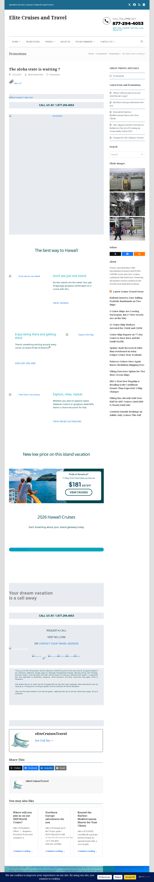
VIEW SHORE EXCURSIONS (67, 421)
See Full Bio (42, 740)
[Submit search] (142, 154)
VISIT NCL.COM (56, 637)
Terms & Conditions (56, 686)
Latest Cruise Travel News (128, 291)
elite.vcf (17, 83)
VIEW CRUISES (61, 303)
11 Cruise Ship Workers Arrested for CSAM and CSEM (126, 326)
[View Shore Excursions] (28, 394)
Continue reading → (23, 851)
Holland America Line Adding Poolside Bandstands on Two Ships (126, 301)
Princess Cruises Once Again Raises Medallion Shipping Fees (127, 363)
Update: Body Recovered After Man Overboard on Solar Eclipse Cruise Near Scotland (126, 351)
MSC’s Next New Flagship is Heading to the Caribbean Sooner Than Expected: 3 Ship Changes (126, 386)
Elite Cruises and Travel (38, 18)
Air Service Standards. (72, 686)
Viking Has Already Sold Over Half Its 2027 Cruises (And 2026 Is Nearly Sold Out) (126, 401)
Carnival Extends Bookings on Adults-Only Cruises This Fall (126, 413)
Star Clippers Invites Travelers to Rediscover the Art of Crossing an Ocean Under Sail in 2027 (127, 128)
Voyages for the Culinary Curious (128, 138)
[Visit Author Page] (17, 785)
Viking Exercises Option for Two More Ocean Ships (127, 373)
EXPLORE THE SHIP (25, 363)
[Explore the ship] (85, 334)
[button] (141, 42)
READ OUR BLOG (18, 549)
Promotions (55, 75)
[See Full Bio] (52, 740)
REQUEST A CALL (56, 630)
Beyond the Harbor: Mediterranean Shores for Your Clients (87, 819)
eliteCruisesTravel (35, 75)
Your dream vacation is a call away (31, 595)
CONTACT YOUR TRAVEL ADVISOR (58, 643)
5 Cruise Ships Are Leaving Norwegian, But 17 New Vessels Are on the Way (126, 314)
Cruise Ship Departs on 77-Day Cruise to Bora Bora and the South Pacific (126, 338)
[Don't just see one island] (28, 276)
